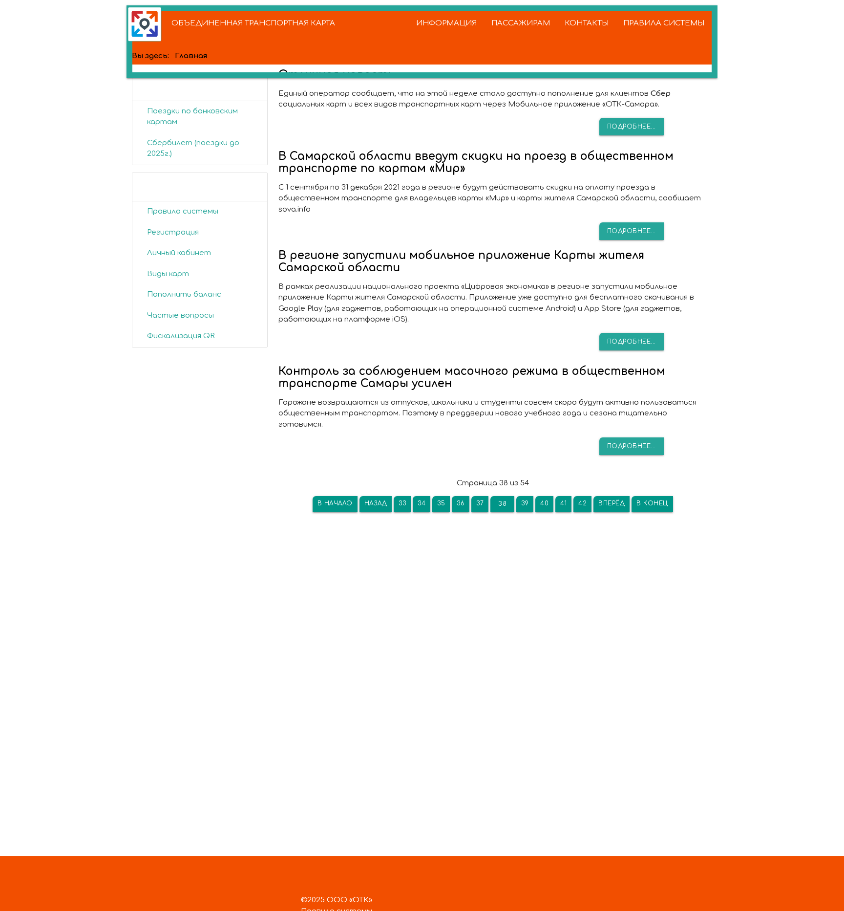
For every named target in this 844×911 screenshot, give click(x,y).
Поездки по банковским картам (192, 117)
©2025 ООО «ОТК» (336, 900)
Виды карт (168, 274)
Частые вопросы (180, 315)
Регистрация (173, 232)
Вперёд (611, 503)
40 (544, 503)
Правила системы (182, 211)
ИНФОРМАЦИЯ (446, 23)
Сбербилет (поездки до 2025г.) (193, 148)
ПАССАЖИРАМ (520, 23)
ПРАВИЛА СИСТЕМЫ (663, 23)
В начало (335, 503)
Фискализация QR (181, 336)
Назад (375, 503)
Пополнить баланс (184, 294)
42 (582, 503)
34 (421, 503)
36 (460, 503)
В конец (652, 503)
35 (441, 503)
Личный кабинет (179, 253)
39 (524, 503)
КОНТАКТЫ (587, 23)
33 (402, 503)
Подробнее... (631, 126)
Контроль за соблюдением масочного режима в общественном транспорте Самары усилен (471, 377)
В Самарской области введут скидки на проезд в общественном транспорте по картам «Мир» (476, 162)
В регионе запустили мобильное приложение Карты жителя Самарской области (461, 261)
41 (563, 503)
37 (480, 503)
